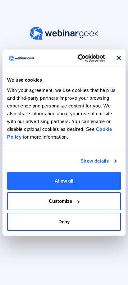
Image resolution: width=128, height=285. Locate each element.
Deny (64, 221)
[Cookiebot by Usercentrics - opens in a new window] (79, 58)
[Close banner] (119, 58)
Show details (94, 161)
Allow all (64, 180)
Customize (60, 201)
